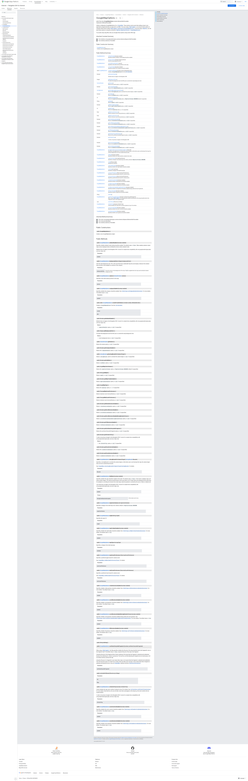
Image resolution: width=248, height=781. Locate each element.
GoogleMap (120, 25)
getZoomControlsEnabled (113, 142)
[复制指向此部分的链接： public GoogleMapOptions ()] (112, 231)
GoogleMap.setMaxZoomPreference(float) (109, 560)
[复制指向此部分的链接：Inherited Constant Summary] (115, 36)
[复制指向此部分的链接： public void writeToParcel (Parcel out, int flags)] (121, 673)
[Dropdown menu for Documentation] (42, 1)
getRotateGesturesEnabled (113, 119)
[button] (8, 18)
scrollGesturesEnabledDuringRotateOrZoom (117, 187)
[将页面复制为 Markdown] (120, 18)
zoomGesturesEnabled (113, 211)
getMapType (110, 108)
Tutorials (20, 761)
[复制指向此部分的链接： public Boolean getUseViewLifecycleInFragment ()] (123, 428)
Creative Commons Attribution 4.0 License (129, 737)
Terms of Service (175, 767)
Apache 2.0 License (97, 738)
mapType (110, 169)
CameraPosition (115, 63)
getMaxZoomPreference (113, 112)
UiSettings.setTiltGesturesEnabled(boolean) (133, 631)
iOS (96, 763)
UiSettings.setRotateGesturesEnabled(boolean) (135, 588)
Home (97, 14)
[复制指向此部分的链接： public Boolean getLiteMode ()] (113, 360)
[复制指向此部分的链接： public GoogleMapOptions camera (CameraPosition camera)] (127, 276)
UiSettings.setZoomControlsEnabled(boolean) (136, 709)
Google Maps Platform (109, 14)
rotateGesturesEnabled (113, 180)
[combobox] (226, 1)
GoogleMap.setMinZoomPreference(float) (109, 575)
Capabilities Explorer (23, 765)
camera (109, 63)
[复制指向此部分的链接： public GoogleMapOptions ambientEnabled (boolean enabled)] (127, 243)
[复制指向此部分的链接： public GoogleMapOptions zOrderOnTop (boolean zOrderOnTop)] (129, 687)
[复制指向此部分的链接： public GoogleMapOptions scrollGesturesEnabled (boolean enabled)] (131, 600)
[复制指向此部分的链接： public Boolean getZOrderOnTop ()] (115, 435)
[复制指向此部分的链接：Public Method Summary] (112, 53)
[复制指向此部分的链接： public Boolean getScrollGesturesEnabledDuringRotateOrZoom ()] (130, 416)
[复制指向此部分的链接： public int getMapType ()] (110, 385)
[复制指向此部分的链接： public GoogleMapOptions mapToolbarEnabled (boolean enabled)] (129, 528)
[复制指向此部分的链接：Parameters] (103, 253)
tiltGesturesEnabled (112, 190)
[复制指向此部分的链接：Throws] (102, 495)
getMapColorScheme (112, 97)
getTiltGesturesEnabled (113, 130)
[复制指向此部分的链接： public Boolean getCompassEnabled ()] (117, 348)
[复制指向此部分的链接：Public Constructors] (111, 227)
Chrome (41, 773)
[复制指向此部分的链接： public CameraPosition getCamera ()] (116, 342)
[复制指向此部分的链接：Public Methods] (108, 239)
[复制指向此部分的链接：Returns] (102, 325)
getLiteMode (110, 93)
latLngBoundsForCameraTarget (114, 149)
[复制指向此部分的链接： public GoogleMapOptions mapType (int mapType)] (122, 542)
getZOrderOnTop (111, 137)
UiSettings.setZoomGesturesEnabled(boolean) (134, 723)
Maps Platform (13, 1)
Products (25, 1)
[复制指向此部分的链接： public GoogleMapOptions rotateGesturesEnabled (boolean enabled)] (131, 585)
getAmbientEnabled (112, 74)
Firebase (47, 773)
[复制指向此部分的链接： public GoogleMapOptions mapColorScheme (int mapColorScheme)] (131, 503)
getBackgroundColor (112, 79)
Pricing (30, 1)
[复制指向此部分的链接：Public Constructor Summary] (114, 44)
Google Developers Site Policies (115, 738)
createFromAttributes (112, 70)
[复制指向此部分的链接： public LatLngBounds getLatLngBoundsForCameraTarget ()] (127, 354)
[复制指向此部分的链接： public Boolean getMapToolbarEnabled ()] (118, 379)
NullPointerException (135, 663)
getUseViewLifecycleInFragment (114, 133)
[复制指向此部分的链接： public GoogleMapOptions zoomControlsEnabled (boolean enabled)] (130, 707)
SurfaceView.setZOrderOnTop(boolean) (141, 689)
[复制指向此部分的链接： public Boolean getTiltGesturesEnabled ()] (118, 422)
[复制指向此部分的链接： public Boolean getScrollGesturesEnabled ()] (119, 410)
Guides (3, 8)
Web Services (98, 767)
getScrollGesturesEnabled (113, 122)
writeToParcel (111, 201)
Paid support (174, 765)
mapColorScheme (112, 158)
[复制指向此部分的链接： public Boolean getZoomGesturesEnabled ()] (119, 453)
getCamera (110, 83)
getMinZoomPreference (113, 115)
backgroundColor (111, 59)
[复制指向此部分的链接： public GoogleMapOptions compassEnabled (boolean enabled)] (128, 288)
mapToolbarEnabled (112, 165)
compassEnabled (111, 66)
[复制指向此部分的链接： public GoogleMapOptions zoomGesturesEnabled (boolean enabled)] (131, 721)
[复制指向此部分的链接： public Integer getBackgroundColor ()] (116, 331)
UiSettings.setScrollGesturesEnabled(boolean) (135, 602)
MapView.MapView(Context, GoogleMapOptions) (128, 30)
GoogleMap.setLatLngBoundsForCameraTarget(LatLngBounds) (114, 466)
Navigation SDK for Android (16, 5)
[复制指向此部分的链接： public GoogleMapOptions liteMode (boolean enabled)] (124, 476)
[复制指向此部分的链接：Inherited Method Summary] (114, 217)
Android (4, 5)
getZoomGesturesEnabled (113, 146)
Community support (176, 763)
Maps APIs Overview (23, 767)
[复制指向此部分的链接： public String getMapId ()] (110, 373)
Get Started (232, 5)
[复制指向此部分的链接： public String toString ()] (109, 642)
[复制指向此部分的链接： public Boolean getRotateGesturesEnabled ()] (120, 404)
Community (52, 1)
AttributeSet (129, 71)
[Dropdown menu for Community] (56, 1)
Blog (46, 1)
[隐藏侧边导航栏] (15, 778)
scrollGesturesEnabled (112, 183)
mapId (109, 162)
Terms (20, 778)
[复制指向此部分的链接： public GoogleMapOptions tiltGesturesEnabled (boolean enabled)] (129, 628)
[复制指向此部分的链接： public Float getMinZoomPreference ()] (117, 397)
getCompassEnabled (112, 86)
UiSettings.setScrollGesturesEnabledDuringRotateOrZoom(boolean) (114, 618)
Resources (22, 8)
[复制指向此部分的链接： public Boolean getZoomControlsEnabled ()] (119, 447)
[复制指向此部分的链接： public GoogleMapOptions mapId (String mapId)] (121, 515)
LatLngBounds (100, 90)
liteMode (110, 154)
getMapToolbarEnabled (113, 104)
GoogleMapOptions (101, 47)
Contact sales (242, 5)
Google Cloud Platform (55, 773)
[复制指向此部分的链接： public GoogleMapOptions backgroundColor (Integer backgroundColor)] (132, 261)
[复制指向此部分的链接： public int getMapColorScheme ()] (114, 366)
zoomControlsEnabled (112, 207)
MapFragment (132, 27)
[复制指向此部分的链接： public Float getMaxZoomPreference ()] (117, 391)
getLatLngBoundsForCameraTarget (115, 90)
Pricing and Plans (22, 763)
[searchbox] (9, 12)
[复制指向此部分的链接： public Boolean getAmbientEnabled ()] (116, 318)
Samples (16, 8)
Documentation (37, 1)
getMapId (110, 101)
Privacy (24, 778)
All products (65, 773)
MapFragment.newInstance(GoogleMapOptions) (122, 28)
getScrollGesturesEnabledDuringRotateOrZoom (118, 126)
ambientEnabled (111, 56)
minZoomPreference (112, 176)
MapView (145, 28)
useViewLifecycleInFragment (114, 196)
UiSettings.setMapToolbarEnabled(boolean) (134, 530)
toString (109, 194)
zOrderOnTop (111, 204)
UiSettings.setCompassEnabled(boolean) (132, 291)
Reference (9, 8)
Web (96, 765)
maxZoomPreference (112, 172)
